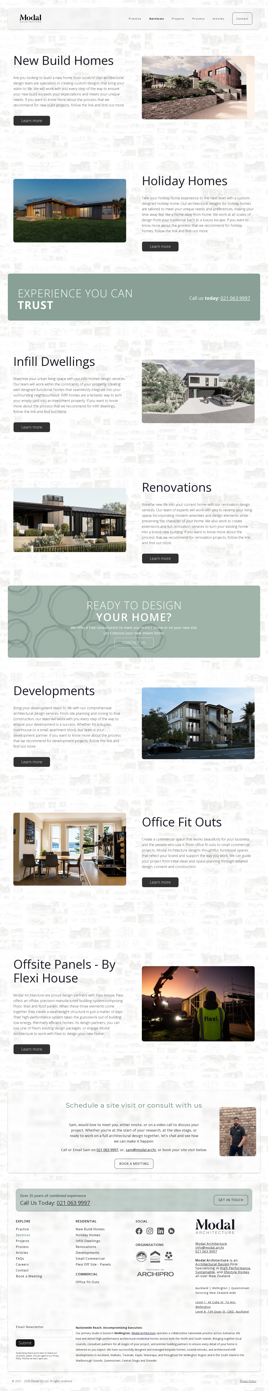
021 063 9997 (107, 1149)
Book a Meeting (29, 1276)
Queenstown (240, 1288)
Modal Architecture (212, 1260)
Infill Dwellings (88, 1241)
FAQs (20, 1258)
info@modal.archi (209, 1247)
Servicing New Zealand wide (215, 1293)
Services (156, 18)
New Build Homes (90, 1229)
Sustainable (205, 1272)
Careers (22, 1264)
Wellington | (221, 1288)
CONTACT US (134, 642)
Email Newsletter (30, 1327)
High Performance (235, 1268)
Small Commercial (90, 1258)
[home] (30, 19)
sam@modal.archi (141, 1149)
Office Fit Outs (87, 1282)
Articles (218, 18)
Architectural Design (212, 1264)
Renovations (86, 1247)
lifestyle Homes (236, 1272)
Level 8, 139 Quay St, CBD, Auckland (222, 1311)
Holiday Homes (88, 1235)
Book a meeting (134, 1164)
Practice (135, 18)
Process (198, 18)
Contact (242, 18)
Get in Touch (231, 1200)
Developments (87, 1253)
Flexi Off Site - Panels (93, 1264)
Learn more (31, 120)
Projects (178, 18)
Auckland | (203, 1288)
